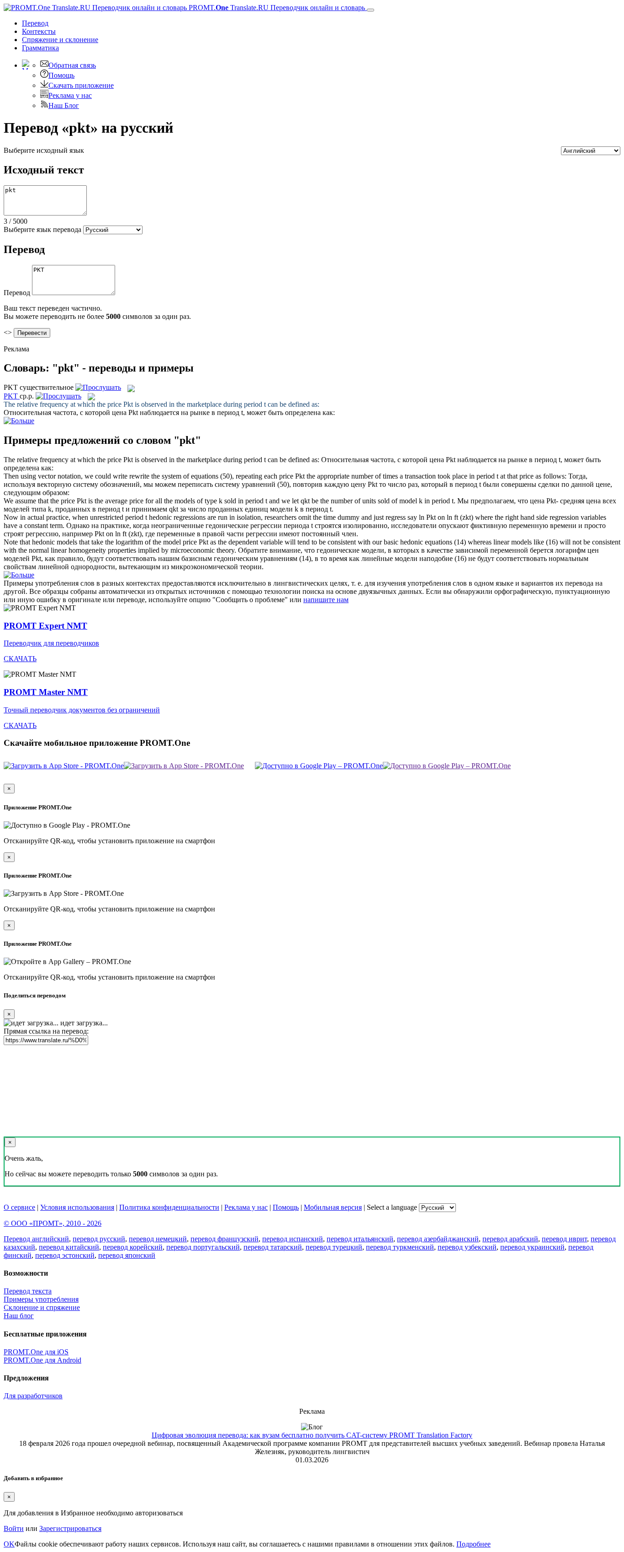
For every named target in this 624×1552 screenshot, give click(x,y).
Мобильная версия (333, 1207)
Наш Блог (63, 105)
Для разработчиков (33, 1396)
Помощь (61, 75)
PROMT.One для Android (42, 1360)
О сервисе (19, 1207)
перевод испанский (292, 1239)
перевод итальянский (360, 1239)
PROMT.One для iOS (36, 1352)
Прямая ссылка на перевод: (46, 1031)
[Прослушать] (98, 387)
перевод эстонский (65, 1255)
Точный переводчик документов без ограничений (82, 710)
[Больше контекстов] (19, 421)
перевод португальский (203, 1247)
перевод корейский (133, 1247)
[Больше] (19, 575)
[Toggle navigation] (370, 10)
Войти (14, 1528)
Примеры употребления (41, 1299)
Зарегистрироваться (70, 1528)
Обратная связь (72, 65)
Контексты (39, 31)
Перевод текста (28, 1291)
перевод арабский (510, 1239)
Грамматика (40, 48)
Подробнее (473, 1544)
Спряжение (60, 39)
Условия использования (77, 1207)
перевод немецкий (158, 1239)
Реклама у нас (70, 95)
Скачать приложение (81, 85)
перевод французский (224, 1239)
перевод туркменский (400, 1247)
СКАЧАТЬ (20, 659)
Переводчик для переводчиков (51, 643)
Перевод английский (36, 1239)
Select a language (392, 1207)
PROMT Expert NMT (45, 625)
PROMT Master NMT (46, 692)
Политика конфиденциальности (169, 1207)
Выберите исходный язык (44, 150)
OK (9, 1544)
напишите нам (326, 600)
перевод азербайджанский (438, 1239)
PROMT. (276, 7)
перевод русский (99, 1239)
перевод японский (126, 1255)
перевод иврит (564, 1239)
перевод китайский (69, 1247)
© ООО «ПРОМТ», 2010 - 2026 (52, 1223)
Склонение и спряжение (42, 1307)
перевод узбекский (467, 1247)
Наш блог (19, 1316)
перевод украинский (532, 1247)
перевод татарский (272, 1247)
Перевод (35, 23)
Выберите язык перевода (42, 229)
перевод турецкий (334, 1247)
